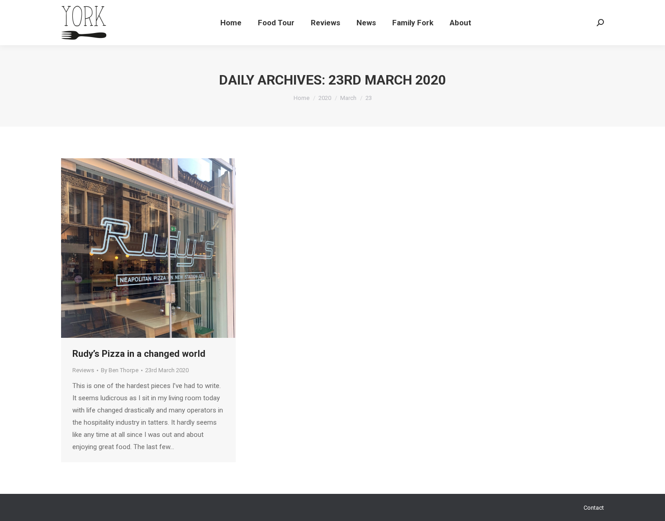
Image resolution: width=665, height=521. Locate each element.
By (119, 370)
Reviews (83, 370)
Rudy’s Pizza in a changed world (138, 353)
